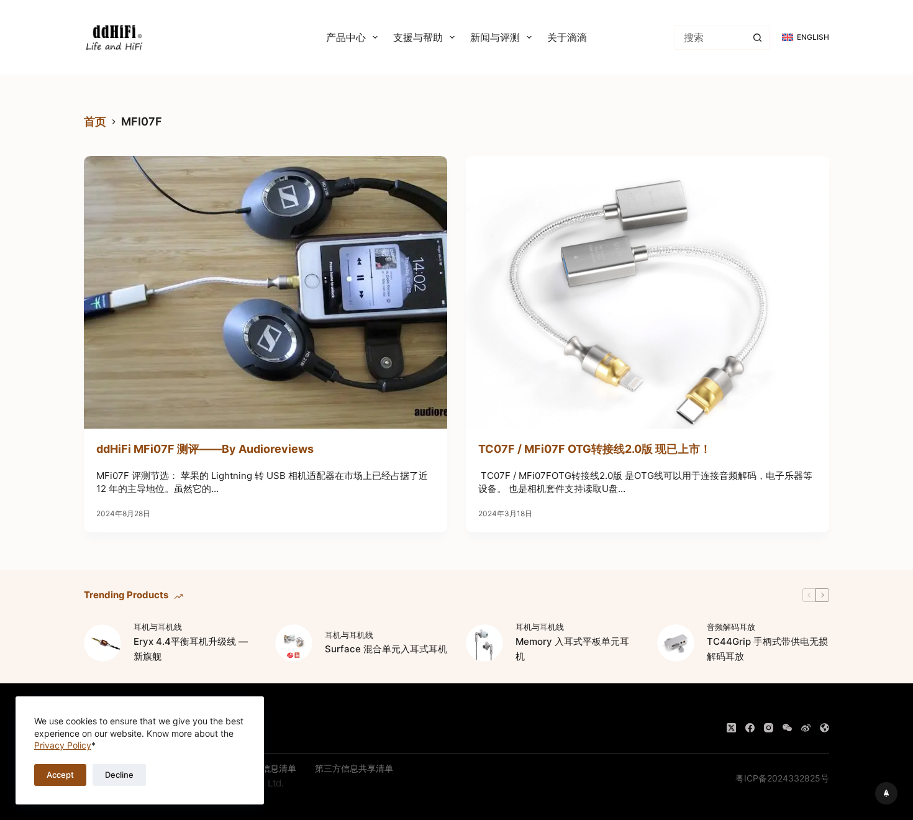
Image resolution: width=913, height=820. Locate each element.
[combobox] (710, 37)
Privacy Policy (62, 745)
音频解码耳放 (731, 627)
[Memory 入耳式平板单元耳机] (484, 643)
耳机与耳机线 (158, 627)
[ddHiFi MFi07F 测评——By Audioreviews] (265, 292)
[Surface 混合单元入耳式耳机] (293, 643)
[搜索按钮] (757, 37)
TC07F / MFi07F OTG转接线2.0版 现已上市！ (594, 448)
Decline (119, 775)
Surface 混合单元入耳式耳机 (386, 649)
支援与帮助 (418, 37)
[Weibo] (806, 727)
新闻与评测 (495, 37)
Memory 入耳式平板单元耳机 (572, 649)
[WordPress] (824, 727)
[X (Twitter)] (731, 727)
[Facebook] (750, 727)
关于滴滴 (567, 37)
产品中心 (346, 37)
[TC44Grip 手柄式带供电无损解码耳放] (675, 643)
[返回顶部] (886, 793)
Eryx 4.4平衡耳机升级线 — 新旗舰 (191, 649)
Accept (60, 775)
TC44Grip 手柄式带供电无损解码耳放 (767, 649)
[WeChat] (787, 727)
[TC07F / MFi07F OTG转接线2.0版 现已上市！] (647, 292)
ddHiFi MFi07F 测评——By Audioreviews (205, 448)
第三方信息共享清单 (354, 768)
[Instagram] (768, 727)
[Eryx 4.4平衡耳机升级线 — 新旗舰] (102, 643)
